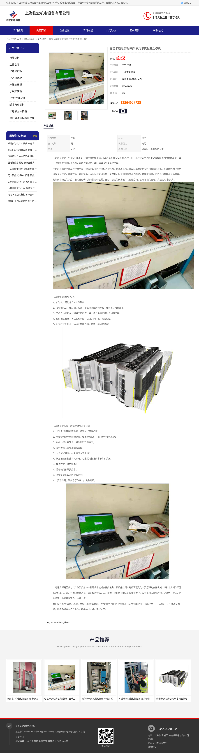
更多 (35, 136)
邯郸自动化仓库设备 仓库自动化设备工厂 (22, 143)
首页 (19, 39)
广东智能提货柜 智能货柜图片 (22, 169)
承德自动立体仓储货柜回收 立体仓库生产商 (22, 156)
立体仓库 (14, 64)
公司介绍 (88, 30)
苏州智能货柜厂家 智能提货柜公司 (22, 182)
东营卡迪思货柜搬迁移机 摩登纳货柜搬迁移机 (104, 699)
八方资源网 (32, 741)
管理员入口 (53, 741)
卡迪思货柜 (40, 39)
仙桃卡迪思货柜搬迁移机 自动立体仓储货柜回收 (30, 699)
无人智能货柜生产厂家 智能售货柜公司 (22, 175)
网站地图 (63, 741)
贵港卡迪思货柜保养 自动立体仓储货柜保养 (140, 699)
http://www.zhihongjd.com (58, 622)
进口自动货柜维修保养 (21, 118)
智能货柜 (14, 58)
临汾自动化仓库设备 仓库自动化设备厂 (22, 150)
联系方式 (158, 30)
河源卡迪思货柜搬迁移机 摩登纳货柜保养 (176, 699)
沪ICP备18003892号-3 (46, 731)
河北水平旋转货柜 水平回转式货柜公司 (22, 194)
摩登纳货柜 (15, 84)
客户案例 (134, 30)
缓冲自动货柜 (16, 104)
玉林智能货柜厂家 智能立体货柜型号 (22, 188)
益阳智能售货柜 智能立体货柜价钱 (22, 163)
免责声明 (43, 741)
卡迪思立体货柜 (18, 111)
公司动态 (111, 30)
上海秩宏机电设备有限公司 (68, 731)
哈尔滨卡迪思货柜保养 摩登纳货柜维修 (63, 699)
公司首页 (18, 30)
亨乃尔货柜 (15, 78)
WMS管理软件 (17, 98)
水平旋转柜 (15, 91)
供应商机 (41, 30)
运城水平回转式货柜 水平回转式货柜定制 (22, 201)
